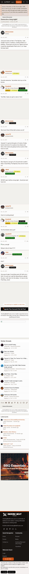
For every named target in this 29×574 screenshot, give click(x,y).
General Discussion (15, 346)
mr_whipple (7, 375)
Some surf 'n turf (8, 444)
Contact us (5, 542)
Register (5, 556)
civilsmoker (7, 389)
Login (4, 553)
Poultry (12, 353)
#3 (27, 93)
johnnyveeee (5, 21)
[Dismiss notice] (26, 6)
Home (4, 536)
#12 (27, 271)
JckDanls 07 (7, 360)
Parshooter (7, 353)
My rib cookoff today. (10, 344)
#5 (27, 139)
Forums (4, 539)
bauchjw (6, 396)
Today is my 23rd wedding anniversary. (14, 419)
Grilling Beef (14, 389)
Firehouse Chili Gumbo (10, 394)
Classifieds (18, 546)
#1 (27, 37)
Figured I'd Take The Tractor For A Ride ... (16, 358)
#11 (27, 258)
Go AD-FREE (8, 559)
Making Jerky (6, 435)
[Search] (27, 2)
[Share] (26, 38)
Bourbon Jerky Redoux (9, 432)
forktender (7, 346)
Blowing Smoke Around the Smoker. (12, 441)
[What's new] (23, 2)
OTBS (5, 438)
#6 (27, 158)
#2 (27, 77)
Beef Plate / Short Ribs (10, 374)
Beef (12, 360)
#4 (27, 126)
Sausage (13, 382)
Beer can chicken (9, 351)
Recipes (17, 536)
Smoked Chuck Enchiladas (11, 387)
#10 (27, 241)
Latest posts (4, 417)
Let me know (5, 12)
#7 (27, 176)
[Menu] (2, 2)
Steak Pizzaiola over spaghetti (11, 425)
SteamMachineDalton (9, 368)
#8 (27, 211)
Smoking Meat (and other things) (20, 542)
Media (16, 539)
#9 (27, 226)
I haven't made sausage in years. (13, 381)
